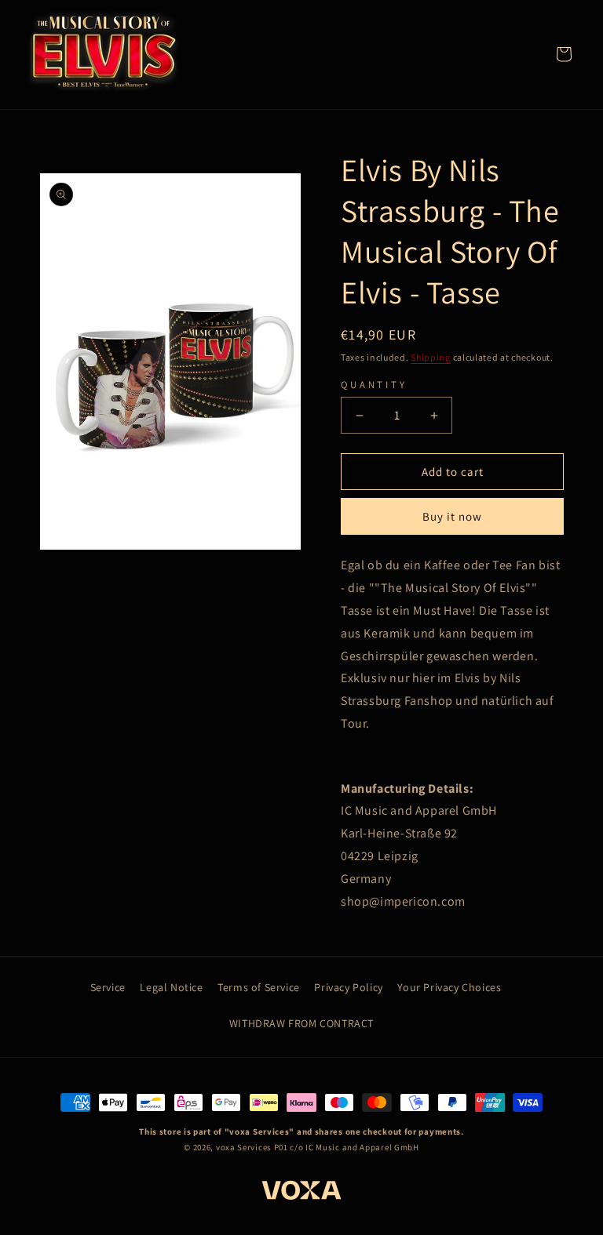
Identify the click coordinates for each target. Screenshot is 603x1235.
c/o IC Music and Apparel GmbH (354, 1147)
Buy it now (452, 516)
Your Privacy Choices (449, 987)
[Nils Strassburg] (103, 54)
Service (108, 987)
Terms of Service (258, 987)
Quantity (374, 384)
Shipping (431, 357)
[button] (563, 54)
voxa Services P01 (252, 1147)
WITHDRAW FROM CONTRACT (301, 1023)
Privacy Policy (348, 987)
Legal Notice (171, 987)
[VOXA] (301, 1192)
